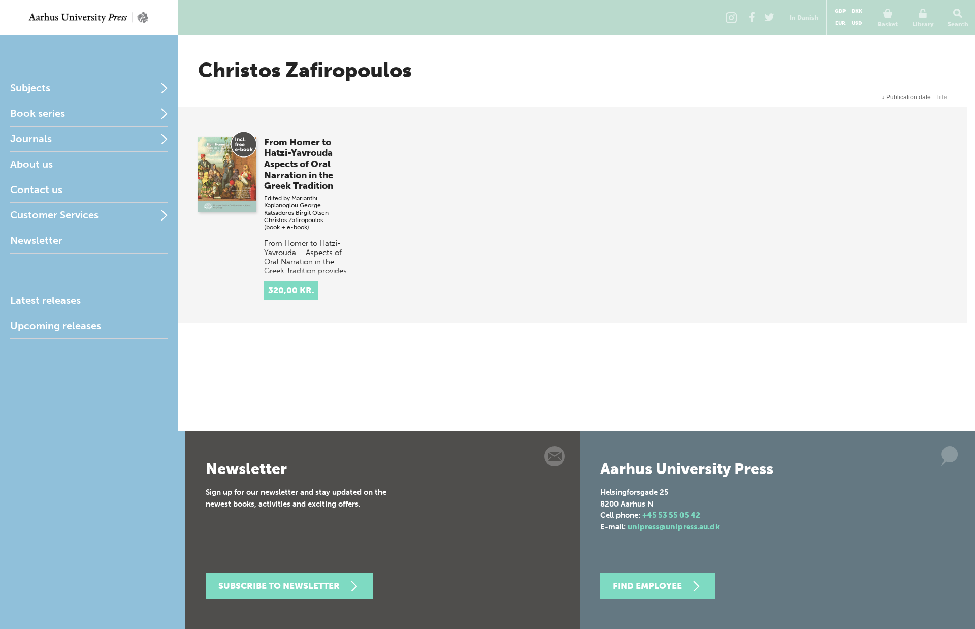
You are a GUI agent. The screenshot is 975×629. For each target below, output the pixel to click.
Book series (37, 113)
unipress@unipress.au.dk (674, 526)
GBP (840, 11)
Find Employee (647, 586)
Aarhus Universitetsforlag (89, 17)
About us (31, 164)
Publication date (906, 97)
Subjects (30, 88)
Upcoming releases (55, 326)
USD (857, 23)
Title (941, 97)
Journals (31, 139)
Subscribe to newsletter (279, 586)
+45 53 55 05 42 (671, 515)
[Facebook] (751, 17)
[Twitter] (769, 17)
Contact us (36, 189)
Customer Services (54, 215)
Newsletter (36, 240)
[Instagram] (731, 17)
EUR (840, 23)
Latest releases (45, 300)
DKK (857, 11)
